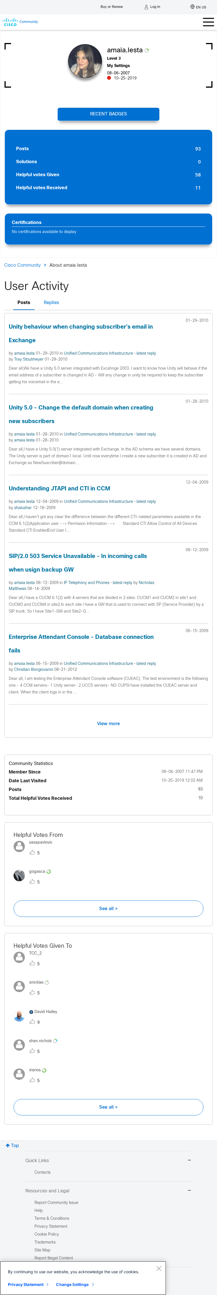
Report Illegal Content (53, 1258)
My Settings (118, 66)
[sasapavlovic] (35, 853)
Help (38, 1211)
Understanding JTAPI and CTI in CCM (59, 489)
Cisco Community (22, 265)
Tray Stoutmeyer (29, 359)
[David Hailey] (37, 1023)
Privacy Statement (26, 1284)
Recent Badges (108, 114)
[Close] (159, 1268)
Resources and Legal (47, 1191)
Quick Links (37, 1161)
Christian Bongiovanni (34, 670)
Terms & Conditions (51, 1219)
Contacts (42, 1173)
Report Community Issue (56, 1203)
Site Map (42, 1250)
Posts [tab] (24, 303)
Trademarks (45, 1242)
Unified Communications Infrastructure (99, 353)
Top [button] (15, 1146)
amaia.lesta (25, 353)
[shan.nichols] (38, 1052)
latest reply (146, 353)
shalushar (23, 508)
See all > (108, 909)
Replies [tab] (51, 303)
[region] (83, 1278)
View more (108, 724)
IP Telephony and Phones (87, 583)
